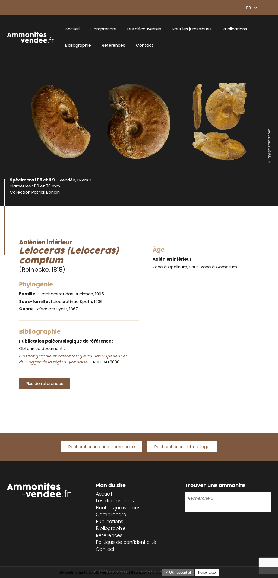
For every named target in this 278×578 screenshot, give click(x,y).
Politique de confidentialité (126, 542)
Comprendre (103, 29)
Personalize (207, 572)
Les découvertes (144, 29)
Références (113, 45)
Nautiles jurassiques (192, 29)
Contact (144, 45)
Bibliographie (78, 45)
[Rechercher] (188, 507)
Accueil (72, 29)
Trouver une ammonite (215, 485)
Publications (235, 29)
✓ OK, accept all (178, 572)
